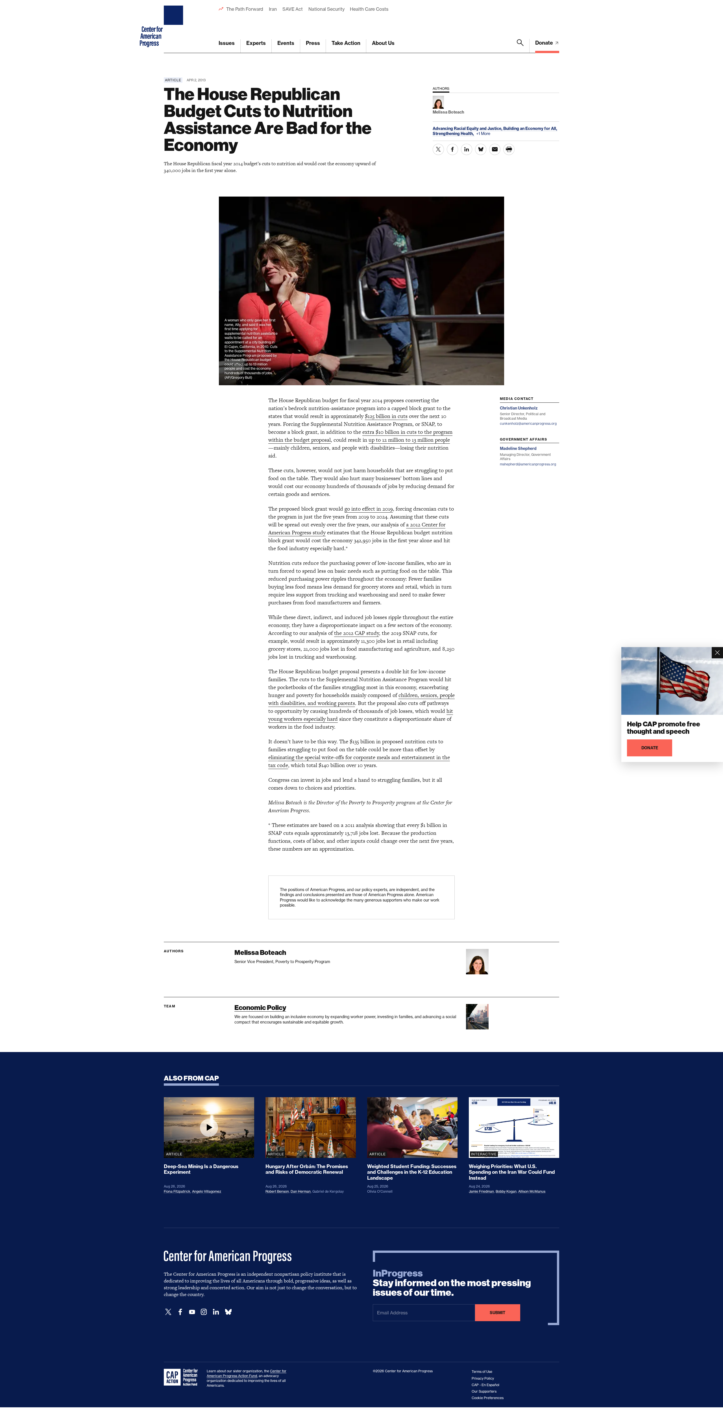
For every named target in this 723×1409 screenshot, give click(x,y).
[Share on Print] (509, 149)
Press (313, 43)
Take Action (346, 43)
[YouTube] (192, 1312)
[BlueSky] (228, 1312)
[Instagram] (203, 1312)
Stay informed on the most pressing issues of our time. (452, 1283)
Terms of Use (482, 1371)
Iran (273, 9)
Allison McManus (531, 1191)
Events (285, 43)
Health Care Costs (369, 9)
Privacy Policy (483, 1378)
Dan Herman (301, 1191)
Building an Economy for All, (530, 128)
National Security (326, 9)
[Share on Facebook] (452, 149)
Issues (227, 43)
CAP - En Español (485, 1385)
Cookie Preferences (488, 1398)
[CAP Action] (182, 1377)
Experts (256, 43)
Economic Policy (260, 1007)
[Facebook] (180, 1312)
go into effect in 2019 (369, 509)
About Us (383, 43)
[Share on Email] (494, 149)
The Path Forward (244, 9)
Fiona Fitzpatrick (177, 1191)
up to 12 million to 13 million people (409, 440)
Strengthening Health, (454, 133)
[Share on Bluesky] (480, 149)
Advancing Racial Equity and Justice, (468, 128)
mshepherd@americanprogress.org (528, 464)
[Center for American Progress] (174, 26)
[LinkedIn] (215, 1312)
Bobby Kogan (506, 1191)
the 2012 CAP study (356, 633)
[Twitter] (168, 1312)
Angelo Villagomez (206, 1191)
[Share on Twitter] (438, 149)
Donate (544, 43)
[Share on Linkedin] (466, 149)
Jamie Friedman (481, 1191)
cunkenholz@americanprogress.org (528, 423)
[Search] (520, 46)
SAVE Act (292, 9)
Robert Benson (277, 1191)
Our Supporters (484, 1391)
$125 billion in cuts (386, 416)
